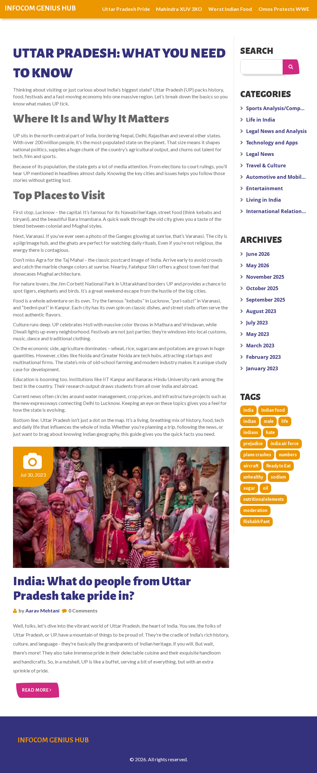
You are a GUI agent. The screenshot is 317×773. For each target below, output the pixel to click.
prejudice (253, 443)
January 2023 (262, 368)
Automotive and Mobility (276, 177)
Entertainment (264, 188)
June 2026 (258, 254)
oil (265, 488)
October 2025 (262, 288)
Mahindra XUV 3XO (179, 9)
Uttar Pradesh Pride (126, 9)
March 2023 (260, 345)
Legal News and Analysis (276, 131)
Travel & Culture (266, 165)
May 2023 (257, 334)
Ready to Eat (278, 465)
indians (250, 432)
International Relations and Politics (276, 211)
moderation (255, 510)
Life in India (260, 119)
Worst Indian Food (230, 9)
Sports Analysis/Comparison (276, 108)
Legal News (260, 154)
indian (249, 421)
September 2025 (265, 299)
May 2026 (257, 265)
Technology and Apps (272, 142)
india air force (285, 443)
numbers (288, 454)
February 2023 (263, 357)
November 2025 (265, 276)
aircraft (250, 465)
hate (270, 432)
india (248, 410)
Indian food (273, 410)
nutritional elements (263, 499)
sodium (278, 477)
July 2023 (257, 322)
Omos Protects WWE (283, 9)
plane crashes (257, 454)
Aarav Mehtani (42, 610)
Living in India (263, 199)
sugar (249, 488)
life (284, 421)
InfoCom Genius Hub (40, 8)
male (269, 421)
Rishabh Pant (256, 521)
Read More (36, 690)
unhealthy (253, 477)
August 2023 (261, 311)
